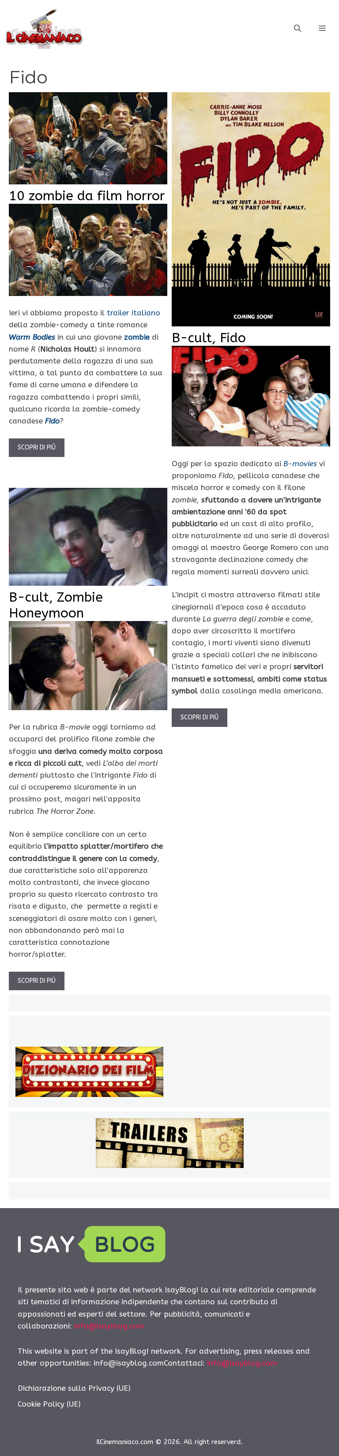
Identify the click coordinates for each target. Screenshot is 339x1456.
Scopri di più (37, 447)
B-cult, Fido (209, 338)
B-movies (300, 463)
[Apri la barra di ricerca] (297, 29)
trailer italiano (133, 312)
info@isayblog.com (109, 1325)
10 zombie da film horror (87, 196)
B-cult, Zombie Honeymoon (56, 605)
